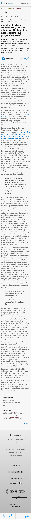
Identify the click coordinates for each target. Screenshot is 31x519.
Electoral (10, 446)
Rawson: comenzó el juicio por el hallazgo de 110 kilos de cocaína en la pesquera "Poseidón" (15, 414)
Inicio (4, 8)
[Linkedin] (22, 472)
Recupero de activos (20, 449)
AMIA (8, 439)
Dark (20, 483)
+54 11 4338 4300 (15, 506)
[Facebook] (9, 472)
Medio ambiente (23, 446)
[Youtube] (15, 472)
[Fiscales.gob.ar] (11, 3)
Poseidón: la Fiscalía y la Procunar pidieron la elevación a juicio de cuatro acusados (15, 419)
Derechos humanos (21, 442)
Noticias (8, 449)
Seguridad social (13, 452)
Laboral (16, 446)
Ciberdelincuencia (19, 439)
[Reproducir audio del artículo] (3, 58)
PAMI (12, 449)
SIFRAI (20, 452)
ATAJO (12, 439)
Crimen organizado (10, 442)
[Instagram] (18, 472)
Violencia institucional (15, 459)
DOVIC (5, 446)
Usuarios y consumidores (15, 455)
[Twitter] (12, 472)
